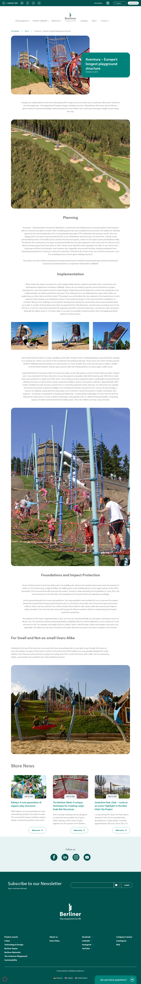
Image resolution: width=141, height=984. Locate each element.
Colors (7, 940)
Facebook (86, 937)
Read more (36, 830)
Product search (11, 937)
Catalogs (84, 20)
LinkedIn (86, 940)
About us (54, 937)
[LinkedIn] (39, 3)
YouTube (86, 948)
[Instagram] (33, 3)
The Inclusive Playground (15, 956)
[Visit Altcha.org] (119, 885)
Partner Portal (133, 3)
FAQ (118, 944)
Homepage (15, 31)
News (94, 20)
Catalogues (121, 940)
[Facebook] (27, 3)
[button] (5, 979)
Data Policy (55, 940)
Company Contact (124, 937)
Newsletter (98, 3)
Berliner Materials (12, 952)
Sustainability (10, 960)
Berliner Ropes (11, 948)
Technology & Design (13, 944)
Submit (127, 885)
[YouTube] (21, 3)
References (56, 20)
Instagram (86, 944)
